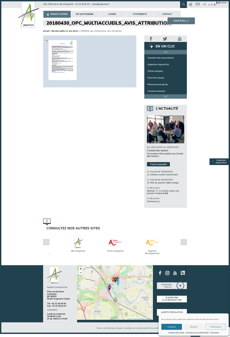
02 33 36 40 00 (82, 4)
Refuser (193, 327)
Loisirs (112, 14)
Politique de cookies (176, 332)
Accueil (46, 31)
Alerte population (172, 312)
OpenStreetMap (139, 319)
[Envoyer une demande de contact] (198, 4)
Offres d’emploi (155, 71)
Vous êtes (179, 20)
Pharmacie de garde (157, 84)
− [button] (81, 272)
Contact (167, 14)
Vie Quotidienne (84, 14)
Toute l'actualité (158, 164)
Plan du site (102, 328)
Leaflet (129, 319)
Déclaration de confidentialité (197, 332)
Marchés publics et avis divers (65, 31)
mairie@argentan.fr (100, 4)
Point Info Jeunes (155, 77)
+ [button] (81, 268)
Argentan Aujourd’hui (158, 64)
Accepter (171, 327)
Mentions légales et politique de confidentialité (128, 328)
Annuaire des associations (160, 57)
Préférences (215, 327)
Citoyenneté (140, 14)
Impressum (214, 332)
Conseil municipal (156, 91)
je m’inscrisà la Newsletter (172, 298)
